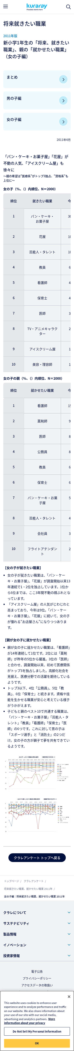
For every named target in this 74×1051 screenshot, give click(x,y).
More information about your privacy (29, 1021)
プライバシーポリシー (37, 978)
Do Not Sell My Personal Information (37, 1031)
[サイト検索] (68, 6)
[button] (37, 912)
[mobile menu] (5, 6)
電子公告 (37, 971)
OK (37, 1043)
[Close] (69, 996)
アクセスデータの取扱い (37, 985)
